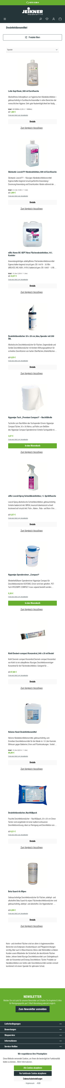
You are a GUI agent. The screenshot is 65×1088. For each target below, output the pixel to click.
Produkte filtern (34, 37)
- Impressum (30, 1083)
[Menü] (5, 19)
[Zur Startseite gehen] (32, 11)
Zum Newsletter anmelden (33, 1009)
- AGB (38, 1083)
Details (32, 286)
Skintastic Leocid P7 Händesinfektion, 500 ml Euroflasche (32, 172)
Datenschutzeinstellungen (32, 1079)
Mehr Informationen (24, 1062)
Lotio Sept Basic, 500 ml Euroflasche (23, 91)
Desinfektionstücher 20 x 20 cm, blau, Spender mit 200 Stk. (31, 337)
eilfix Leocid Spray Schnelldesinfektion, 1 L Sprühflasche (32, 496)
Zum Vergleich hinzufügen (32, 127)
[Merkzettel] (47, 19)
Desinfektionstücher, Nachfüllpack (22, 813)
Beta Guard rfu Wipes (17, 891)
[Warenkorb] (60, 19)
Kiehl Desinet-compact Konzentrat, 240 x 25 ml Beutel (31, 653)
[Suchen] (40, 19)
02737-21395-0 (34, 2)
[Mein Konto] (53, 19)
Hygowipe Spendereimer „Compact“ (23, 574)
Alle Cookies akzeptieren (33, 1068)
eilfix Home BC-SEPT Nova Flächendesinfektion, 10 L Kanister (30, 254)
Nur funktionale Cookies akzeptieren (32, 1073)
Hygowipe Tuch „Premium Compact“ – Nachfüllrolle (30, 417)
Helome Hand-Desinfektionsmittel (22, 732)
